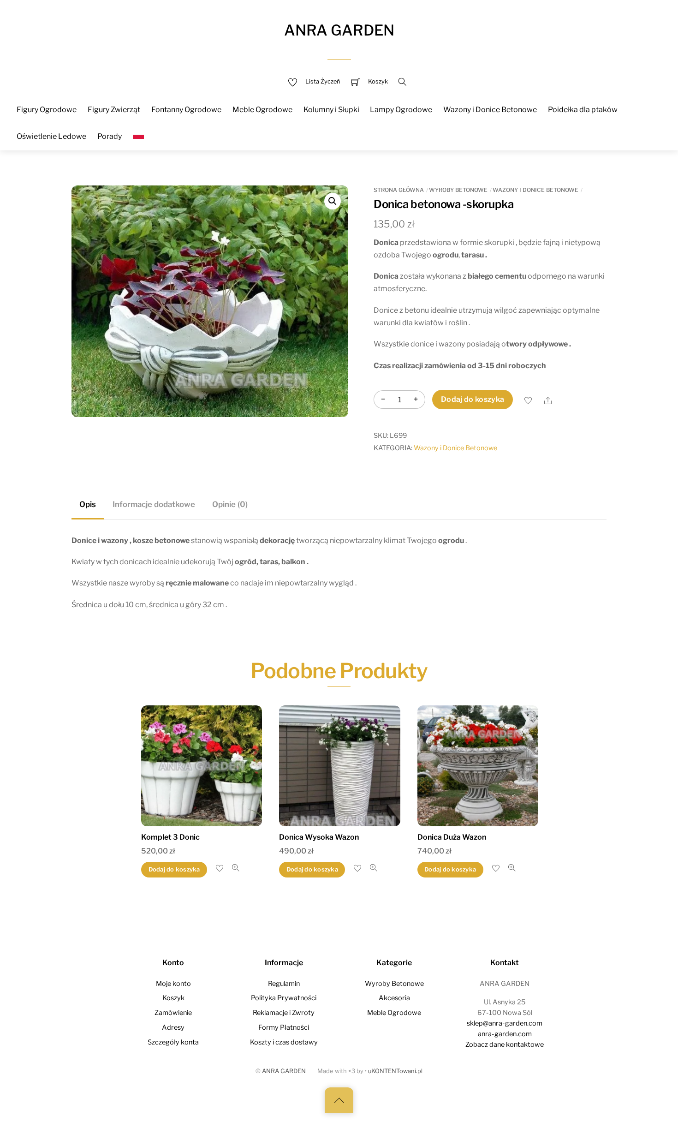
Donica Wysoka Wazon (319, 837)
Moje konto (173, 983)
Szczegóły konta (173, 1042)
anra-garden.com (505, 1034)
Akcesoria (394, 998)
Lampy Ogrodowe (401, 109)
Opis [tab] (87, 504)
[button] (332, 201)
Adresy (173, 1027)
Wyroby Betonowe (458, 189)
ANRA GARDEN (284, 1071)
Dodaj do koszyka (472, 399)
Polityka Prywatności (283, 998)
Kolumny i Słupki (331, 109)
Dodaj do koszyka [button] (174, 869)
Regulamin (284, 983)
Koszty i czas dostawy (284, 1042)
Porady (109, 136)
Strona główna (399, 189)
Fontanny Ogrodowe (186, 109)
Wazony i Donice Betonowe (490, 109)
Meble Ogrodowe (262, 109)
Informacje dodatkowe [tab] (154, 504)
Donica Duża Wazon (451, 837)
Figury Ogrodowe (47, 109)
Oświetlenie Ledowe (51, 136)
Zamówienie (173, 1013)
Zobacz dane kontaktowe (504, 1044)
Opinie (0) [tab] (230, 504)
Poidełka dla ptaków (583, 109)
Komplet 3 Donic (170, 837)
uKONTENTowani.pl (395, 1071)
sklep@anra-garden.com (504, 1023)
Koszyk (173, 998)
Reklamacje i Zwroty (284, 1013)
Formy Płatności (283, 1027)
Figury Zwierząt (114, 109)
